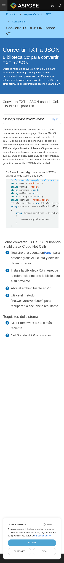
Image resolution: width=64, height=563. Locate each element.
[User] (52, 5)
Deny (44, 551)
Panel (48, 252)
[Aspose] (24, 5)
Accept (32, 543)
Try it (54, 119)
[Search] (59, 5)
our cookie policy (42, 535)
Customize (19, 551)
